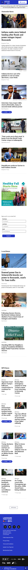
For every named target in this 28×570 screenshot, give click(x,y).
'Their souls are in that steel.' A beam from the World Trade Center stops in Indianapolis (12, 138)
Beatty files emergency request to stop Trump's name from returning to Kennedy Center (20, 387)
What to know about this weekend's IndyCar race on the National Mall (20, 448)
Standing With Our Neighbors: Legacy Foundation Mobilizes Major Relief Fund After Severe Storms (13, 347)
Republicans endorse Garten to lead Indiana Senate (13, 166)
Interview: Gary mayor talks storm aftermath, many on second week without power (11, 105)
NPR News (3, 380)
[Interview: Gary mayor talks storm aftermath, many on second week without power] (14, 92)
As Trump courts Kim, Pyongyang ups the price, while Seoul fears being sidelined (20, 485)
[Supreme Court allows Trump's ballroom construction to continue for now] (7, 373)
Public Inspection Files (8, 537)
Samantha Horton (5, 142)
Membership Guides (7, 550)
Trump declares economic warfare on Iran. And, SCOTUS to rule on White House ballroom (7, 449)
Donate (23, 2)
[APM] (13, 559)
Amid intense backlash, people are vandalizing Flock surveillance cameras (6, 486)
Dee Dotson (4, 283)
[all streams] (26, 568)
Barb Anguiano (5, 108)
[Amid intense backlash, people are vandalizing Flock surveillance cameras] (7, 472)
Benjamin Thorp (5, 43)
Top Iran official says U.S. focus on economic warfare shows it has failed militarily (20, 418)
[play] (2, 568)
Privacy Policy (6, 540)
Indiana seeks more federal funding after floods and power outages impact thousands (13, 36)
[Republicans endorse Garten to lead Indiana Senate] (14, 155)
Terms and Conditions (8, 544)
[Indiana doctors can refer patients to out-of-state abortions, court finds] (14, 63)
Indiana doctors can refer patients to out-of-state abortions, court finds (10, 75)
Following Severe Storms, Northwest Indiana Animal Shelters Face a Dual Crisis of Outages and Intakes (12, 316)
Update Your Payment (8, 547)
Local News (3, 269)
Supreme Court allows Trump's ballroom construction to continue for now (7, 386)
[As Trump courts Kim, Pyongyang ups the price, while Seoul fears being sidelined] (20, 472)
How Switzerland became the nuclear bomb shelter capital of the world (6, 410)
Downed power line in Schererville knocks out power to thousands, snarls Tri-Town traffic (13, 276)
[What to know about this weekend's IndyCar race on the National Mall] (20, 435)
